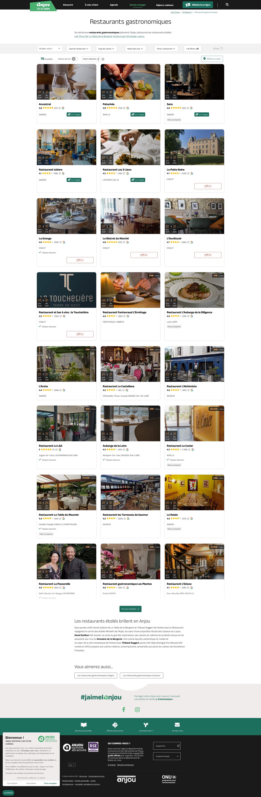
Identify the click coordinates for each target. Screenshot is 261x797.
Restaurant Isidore (50, 169)
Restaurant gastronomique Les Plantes (127, 583)
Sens (170, 104)
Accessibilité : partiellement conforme (87, 784)
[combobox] (50, 48)
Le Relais (172, 514)
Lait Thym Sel (81, 36)
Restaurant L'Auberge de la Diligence (189, 312)
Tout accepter (50, 783)
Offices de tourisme (115, 731)
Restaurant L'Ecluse (179, 583)
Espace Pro (160, 746)
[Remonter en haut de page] (255, 791)
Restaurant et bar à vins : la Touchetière (63, 312)
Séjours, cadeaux (164, 5)
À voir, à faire (91, 5)
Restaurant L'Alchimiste (182, 386)
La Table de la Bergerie (100, 36)
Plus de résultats (129, 609)
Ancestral (45, 104)
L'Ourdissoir (174, 238)
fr (71, 765)
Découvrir (68, 5)
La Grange (45, 238)
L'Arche (43, 386)
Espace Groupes (163, 756)
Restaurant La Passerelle (54, 583)
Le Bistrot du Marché (116, 238)
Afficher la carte (214, 59)
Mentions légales (67, 781)
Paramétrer (31, 783)
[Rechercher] (227, 5)
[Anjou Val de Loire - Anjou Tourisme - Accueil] (43, 6)
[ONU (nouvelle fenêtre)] (169, 779)
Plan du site (83, 776)
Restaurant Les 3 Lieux (117, 169)
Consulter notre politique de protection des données (24, 773)
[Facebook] (123, 710)
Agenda (114, 5)
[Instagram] (137, 710)
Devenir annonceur (125, 765)
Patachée (108, 104)
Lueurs (140, 36)
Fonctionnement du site (96, 776)
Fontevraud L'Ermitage (124, 36)
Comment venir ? (146, 731)
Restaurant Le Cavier (180, 445)
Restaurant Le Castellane (118, 386)
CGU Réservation (67, 784)
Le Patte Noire (175, 169)
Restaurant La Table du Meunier (59, 514)
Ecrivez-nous (177, 731)
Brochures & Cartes (83, 731)
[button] (8, 793)
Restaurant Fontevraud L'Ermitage (124, 312)
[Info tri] (103, 59)
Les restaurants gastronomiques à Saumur (141, 675)
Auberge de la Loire (115, 445)
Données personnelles (82, 781)
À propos (112, 765)
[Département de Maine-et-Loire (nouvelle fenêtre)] (126, 779)
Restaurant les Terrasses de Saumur (125, 514)
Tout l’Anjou (175, 12)
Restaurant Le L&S (50, 445)
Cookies (93, 781)
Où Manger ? (187, 12)
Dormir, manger (138, 5)
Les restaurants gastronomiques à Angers (95, 675)
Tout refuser (12, 783)
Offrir (208, 186)
